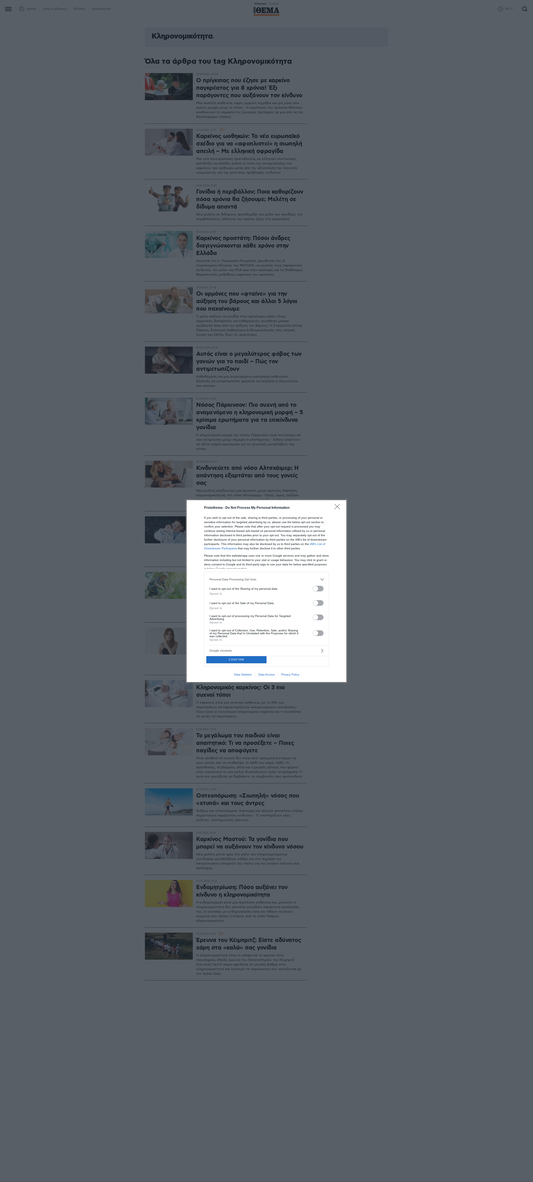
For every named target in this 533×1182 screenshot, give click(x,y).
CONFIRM (236, 659)
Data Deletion (243, 674)
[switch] (318, 588)
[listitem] (266, 579)
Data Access (266, 674)
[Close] (338, 508)
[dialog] (266, 591)
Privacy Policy (290, 674)
